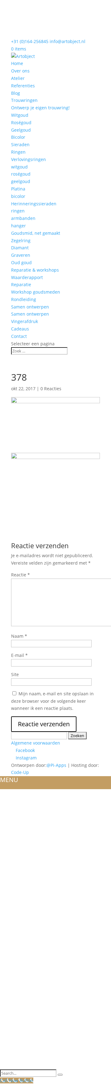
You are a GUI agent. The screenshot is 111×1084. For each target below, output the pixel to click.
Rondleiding (23, 299)
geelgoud (20, 181)
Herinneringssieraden (33, 204)
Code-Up (20, 772)
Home (17, 63)
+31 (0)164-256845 (29, 41)
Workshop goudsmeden (35, 292)
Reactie (20, 575)
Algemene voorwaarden (35, 743)
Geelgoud (21, 130)
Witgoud (19, 115)
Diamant (20, 248)
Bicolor (18, 137)
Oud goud (21, 262)
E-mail (19, 655)
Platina (18, 189)
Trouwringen (24, 100)
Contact (19, 336)
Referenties (23, 86)
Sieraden (20, 144)
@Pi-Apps (56, 765)
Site (15, 674)
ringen (18, 211)
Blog (15, 93)
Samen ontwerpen (30, 307)
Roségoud (21, 122)
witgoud (19, 167)
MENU (9, 780)
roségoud (21, 174)
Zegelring (21, 240)
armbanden (23, 218)
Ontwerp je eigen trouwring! (40, 108)
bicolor (18, 196)
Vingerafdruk (24, 321)
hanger (18, 226)
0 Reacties (50, 388)
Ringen (18, 152)
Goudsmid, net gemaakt (35, 233)
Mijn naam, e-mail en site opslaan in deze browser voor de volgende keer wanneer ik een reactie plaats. (52, 701)
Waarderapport (27, 277)
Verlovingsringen (28, 159)
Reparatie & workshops (35, 270)
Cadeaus (20, 329)
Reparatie (21, 284)
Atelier (18, 78)
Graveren (20, 255)
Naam (19, 636)
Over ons (20, 71)
